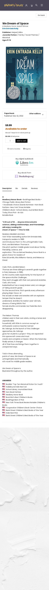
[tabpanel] (24, 307)
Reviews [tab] (34, 188)
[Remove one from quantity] (6, 140)
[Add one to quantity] (13, 140)
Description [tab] (7, 188)
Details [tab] (24, 188)
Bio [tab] (17, 188)
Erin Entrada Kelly (10, 28)
